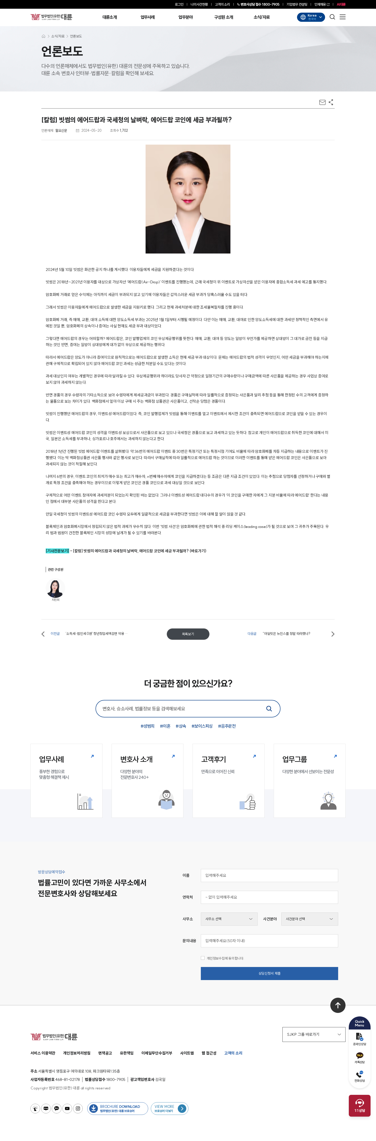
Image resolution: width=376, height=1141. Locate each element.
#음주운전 (227, 726)
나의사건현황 (199, 4)
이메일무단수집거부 (156, 1053)
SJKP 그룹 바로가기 (303, 1034)
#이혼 (165, 726)
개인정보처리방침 (77, 1053)
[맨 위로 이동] (338, 1005)
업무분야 (185, 17)
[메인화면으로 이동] (43, 36)
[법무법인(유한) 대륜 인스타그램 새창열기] (78, 1108)
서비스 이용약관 (42, 1053)
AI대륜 (341, 4)
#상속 (181, 726)
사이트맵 (187, 1053)
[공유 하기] (331, 102)
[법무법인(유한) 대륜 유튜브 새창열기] (67, 1108)
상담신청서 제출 (269, 973)
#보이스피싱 (202, 726)
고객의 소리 (222, 4)
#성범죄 (147, 726)
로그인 (179, 4)
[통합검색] (269, 709)
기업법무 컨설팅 (297, 4)
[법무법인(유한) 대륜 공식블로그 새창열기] (46, 1108)
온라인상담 (359, 1044)
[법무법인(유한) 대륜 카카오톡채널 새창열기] (56, 1108)
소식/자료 (262, 17)
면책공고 (105, 1053)
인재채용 (320, 4)
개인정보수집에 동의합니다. (225, 958)
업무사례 (148, 17)
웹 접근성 (209, 1053)
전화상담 (359, 1081)
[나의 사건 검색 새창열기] (35, 1108)
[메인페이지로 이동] (51, 17)
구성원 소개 (223, 17)
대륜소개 (109, 17)
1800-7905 (260, 4)
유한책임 (127, 1053)
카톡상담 (359, 1062)
